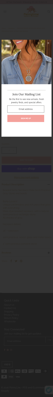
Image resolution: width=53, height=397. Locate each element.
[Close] (48, 43)
